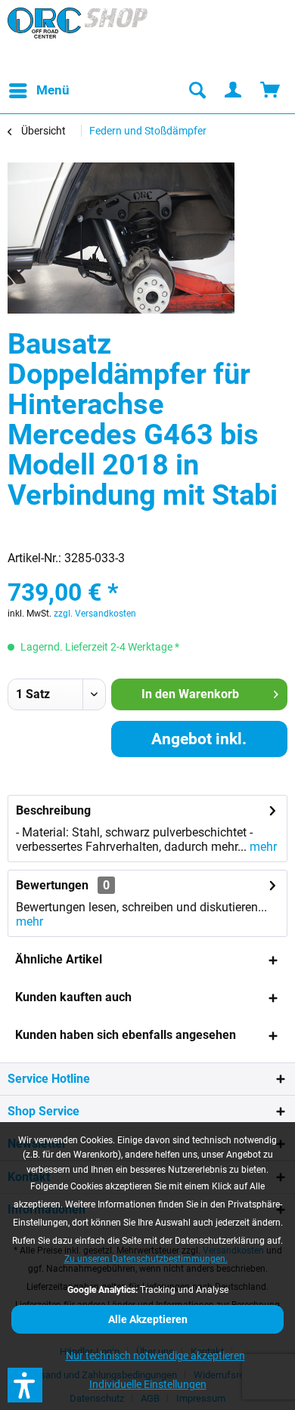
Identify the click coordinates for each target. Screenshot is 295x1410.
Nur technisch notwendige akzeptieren (155, 1356)
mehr (262, 847)
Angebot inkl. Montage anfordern (199, 743)
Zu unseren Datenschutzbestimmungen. (146, 1259)
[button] (25, 1385)
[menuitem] (38, 91)
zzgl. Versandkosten (95, 613)
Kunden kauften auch (73, 997)
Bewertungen (52, 885)
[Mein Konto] (234, 91)
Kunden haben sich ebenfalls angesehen (125, 1035)
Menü (53, 89)
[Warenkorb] (271, 91)
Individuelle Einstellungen (147, 1384)
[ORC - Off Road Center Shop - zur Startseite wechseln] (78, 38)
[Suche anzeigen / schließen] (197, 91)
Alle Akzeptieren (148, 1319)
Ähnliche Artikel (58, 959)
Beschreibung (53, 810)
